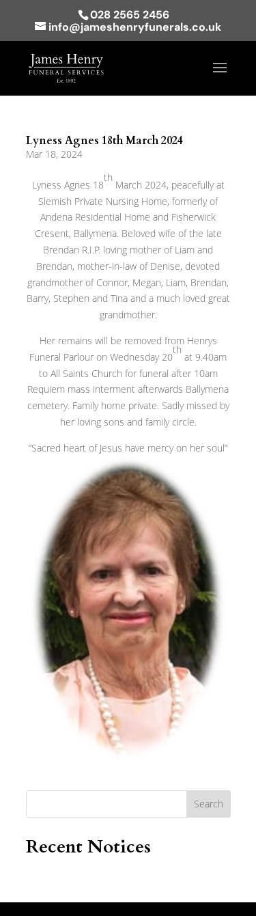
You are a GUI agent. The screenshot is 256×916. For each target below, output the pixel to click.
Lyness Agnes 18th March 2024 (104, 140)
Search (208, 803)
